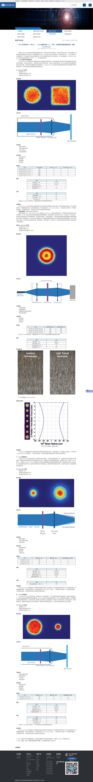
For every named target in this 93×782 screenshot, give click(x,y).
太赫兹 (27, 775)
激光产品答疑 (67, 31)
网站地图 (72, 758)
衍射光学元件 (29, 756)
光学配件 (28, 773)
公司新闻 (20, 31)
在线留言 (58, 757)
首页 (63, 40)
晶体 (27, 768)
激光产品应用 (36, 34)
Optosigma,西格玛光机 (30, 760)
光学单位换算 (52, 34)
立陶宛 (37, 764)
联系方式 (58, 756)
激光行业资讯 (21, 37)
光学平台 (28, 757)
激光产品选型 (21, 34)
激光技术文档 (36, 37)
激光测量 (28, 763)
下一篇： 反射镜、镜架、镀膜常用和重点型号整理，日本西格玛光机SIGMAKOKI (36, 740)
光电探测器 (29, 771)
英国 (37, 770)
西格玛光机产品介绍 (38, 31)
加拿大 (37, 766)
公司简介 (18, 756)
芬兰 (37, 757)
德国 (37, 761)
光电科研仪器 (25, 747)
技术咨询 (68, 40)
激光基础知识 (67, 34)
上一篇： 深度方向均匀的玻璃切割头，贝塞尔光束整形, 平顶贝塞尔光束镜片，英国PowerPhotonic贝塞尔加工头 (43, 738)
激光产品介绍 (52, 31)
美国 (37, 763)
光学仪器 (28, 770)
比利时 (37, 756)
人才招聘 (18, 757)
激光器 (27, 764)
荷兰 (37, 768)
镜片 (27, 766)
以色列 (37, 759)
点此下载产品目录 (60, 762)
